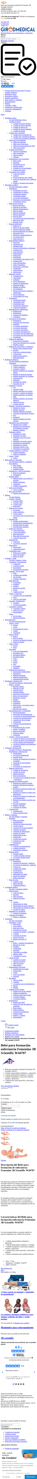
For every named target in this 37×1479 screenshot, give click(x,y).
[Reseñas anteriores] (2, 1372)
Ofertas (8, 111)
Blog (2, 1270)
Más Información (6, 1268)
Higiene (7, 103)
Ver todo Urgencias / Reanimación (20, 750)
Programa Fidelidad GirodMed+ (15, 1439)
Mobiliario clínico (10, 94)
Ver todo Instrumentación (17, 621)
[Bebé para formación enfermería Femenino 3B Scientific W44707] (5, 1135)
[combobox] (10, 39)
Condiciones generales (12, 1432)
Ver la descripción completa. (10, 1086)
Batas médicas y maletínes (13, 100)
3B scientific (7, 1338)
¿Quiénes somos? (10, 1434)
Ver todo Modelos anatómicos (18, 361)
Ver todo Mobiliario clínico (18, 120)
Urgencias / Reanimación (13, 109)
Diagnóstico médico (11, 96)
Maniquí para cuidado (12, 1036)
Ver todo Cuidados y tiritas (17, 560)
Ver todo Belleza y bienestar (18, 817)
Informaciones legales (12, 1436)
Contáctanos (5, 24)
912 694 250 (5, 22)
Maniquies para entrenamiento (14, 1035)
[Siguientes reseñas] (34, 1372)
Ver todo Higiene (14, 497)
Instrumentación (10, 102)
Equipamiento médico (12, 1031)
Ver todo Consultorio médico (18, 889)
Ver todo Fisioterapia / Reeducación (20, 683)
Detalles (3, 1160)
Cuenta (3, 1021)
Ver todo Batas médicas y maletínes (20, 462)
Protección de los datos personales (16, 1441)
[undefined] (32, 1358)
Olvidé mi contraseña (12, 1448)
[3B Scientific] (8, 1065)
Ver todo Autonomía (15, 921)
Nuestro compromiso (11, 1438)
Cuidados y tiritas (10, 105)
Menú (3, 114)
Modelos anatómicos (11, 98)
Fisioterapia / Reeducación (13, 107)
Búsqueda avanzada (7, 41)
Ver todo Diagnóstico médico (18, 187)
